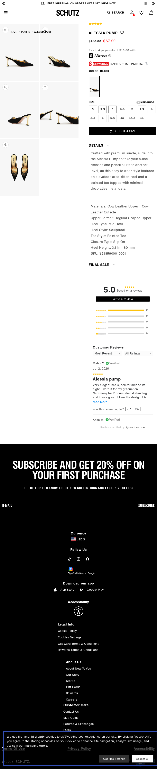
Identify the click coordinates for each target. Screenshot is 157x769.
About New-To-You (78, 668)
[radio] (93, 109)
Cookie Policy (67, 630)
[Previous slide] (3, 3)
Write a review (123, 299)
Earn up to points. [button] (126, 63)
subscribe (146, 506)
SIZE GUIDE (147, 102)
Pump (113, 159)
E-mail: (7, 506)
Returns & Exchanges (78, 724)
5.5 (102, 109)
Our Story (73, 674)
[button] (115, 12)
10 (123, 119)
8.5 (94, 119)
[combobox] (138, 353)
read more (100, 402)
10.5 (132, 119)
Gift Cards (73, 687)
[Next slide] (153, 3)
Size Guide (71, 717)
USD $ (80, 539)
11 (143, 119)
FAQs (67, 730)
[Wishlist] (141, 12)
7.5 (142, 109)
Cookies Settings (70, 637)
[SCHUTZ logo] (67, 13)
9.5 (113, 119)
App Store (67, 589)
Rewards (72, 693)
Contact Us (71, 711)
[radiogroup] (133, 409)
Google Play (95, 589)
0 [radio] (130, 409)
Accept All (142, 758)
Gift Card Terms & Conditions (78, 643)
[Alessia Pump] (94, 86)
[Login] (131, 12)
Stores (70, 680)
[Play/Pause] (145, 3)
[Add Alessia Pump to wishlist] (122, 33)
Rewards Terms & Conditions (78, 650)
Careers (71, 699)
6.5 (123, 110)
